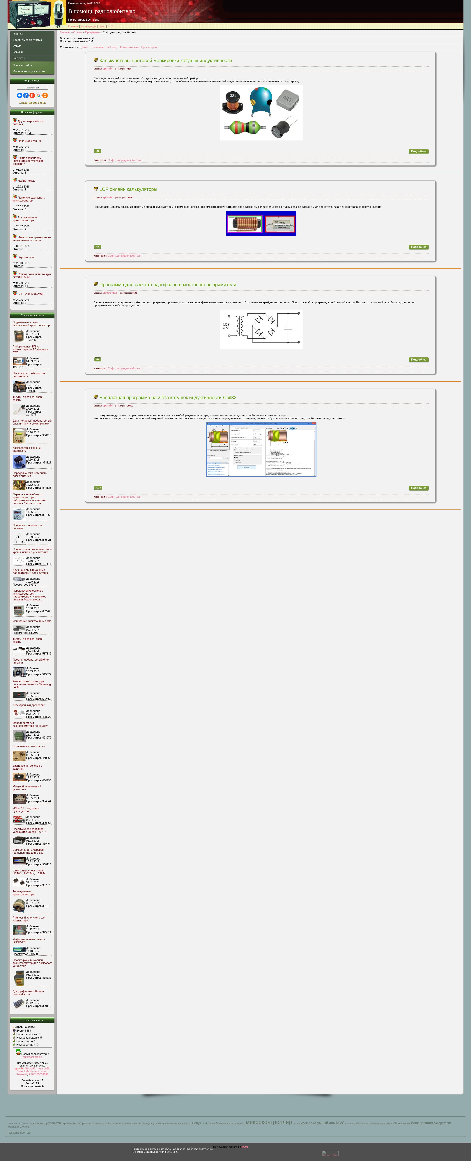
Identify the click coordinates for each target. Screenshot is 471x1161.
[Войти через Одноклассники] (45, 95)
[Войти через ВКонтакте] (19, 95)
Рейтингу (112, 47)
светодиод (350, 1123)
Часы (397, 1123)
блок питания (422, 1123)
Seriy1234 (199, 1123)
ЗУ (366, 1123)
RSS (110, 26)
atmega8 (360, 1123)
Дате (85, 47)
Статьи (77, 32)
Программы (92, 32)
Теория (82, 1123)
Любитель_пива (36, 1071)
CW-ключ (25, 1127)
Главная (73, 26)
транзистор (70, 1123)
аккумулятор (173, 1123)
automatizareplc (32, 1056)
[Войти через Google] (39, 95)
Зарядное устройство (154, 1123)
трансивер (13, 1127)
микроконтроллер (269, 1122)
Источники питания (102, 1123)
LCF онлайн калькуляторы (127, 189)
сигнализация (376, 1123)
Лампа (211, 1123)
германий (405, 1123)
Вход (102, 26)
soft (89, 1123)
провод (24, 1123)
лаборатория (442, 1123)
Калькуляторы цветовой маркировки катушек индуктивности (165, 60)
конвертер (389, 1123)
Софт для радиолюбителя (117, 160)
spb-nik (19, 1068)
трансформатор (38, 1123)
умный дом (326, 1123)
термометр (239, 1123)
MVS (340, 1123)
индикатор (185, 1123)
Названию (97, 47)
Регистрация (89, 26)
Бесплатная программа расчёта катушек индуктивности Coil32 (167, 397)
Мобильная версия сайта (29, 71)
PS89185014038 (38, 1074)
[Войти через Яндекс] (32, 95)
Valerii (21, 1071)
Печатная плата (224, 1123)
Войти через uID (32, 88)
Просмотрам (149, 47)
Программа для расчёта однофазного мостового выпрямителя (167, 284)
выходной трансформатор (127, 1123)
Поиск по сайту (22, 65)
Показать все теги (19, 1132)
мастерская (308, 1123)
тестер (296, 1123)
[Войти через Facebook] (26, 95)
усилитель (55, 1123)
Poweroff (21, 1074)
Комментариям (129, 47)
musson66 (43, 1068)
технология (14, 1123)
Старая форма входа (32, 102)
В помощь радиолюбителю (149, 1151)
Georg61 (30, 1068)
